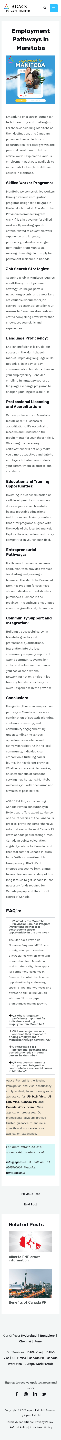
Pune (38, 1341)
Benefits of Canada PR (27, 1302)
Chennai (25, 1341)
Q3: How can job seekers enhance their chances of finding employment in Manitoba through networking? (29, 1035)
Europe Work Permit (39, 1364)
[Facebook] (17, 1394)
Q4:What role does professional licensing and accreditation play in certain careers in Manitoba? (28, 1051)
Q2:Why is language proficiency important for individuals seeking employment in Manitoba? (27, 1020)
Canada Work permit (21, 1107)
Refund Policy (19, 1427)
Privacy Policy (44, 1422)
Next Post (30, 1204)
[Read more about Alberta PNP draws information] (30, 1241)
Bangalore (47, 1335)
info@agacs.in (16, 1162)
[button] (30, 927)
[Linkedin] (35, 1394)
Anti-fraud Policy (41, 1427)
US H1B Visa (36, 1096)
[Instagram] (26, 1394)
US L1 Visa (19, 1358)
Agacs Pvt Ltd (35, 1410)
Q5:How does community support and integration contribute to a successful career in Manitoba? (30, 1067)
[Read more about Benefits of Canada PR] (30, 1283)
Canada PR (29, 1102)
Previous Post (30, 1194)
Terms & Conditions (19, 1422)
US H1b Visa (34, 1352)
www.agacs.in (15, 1172)
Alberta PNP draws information (24, 1258)
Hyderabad (29, 1335)
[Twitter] (44, 1394)
